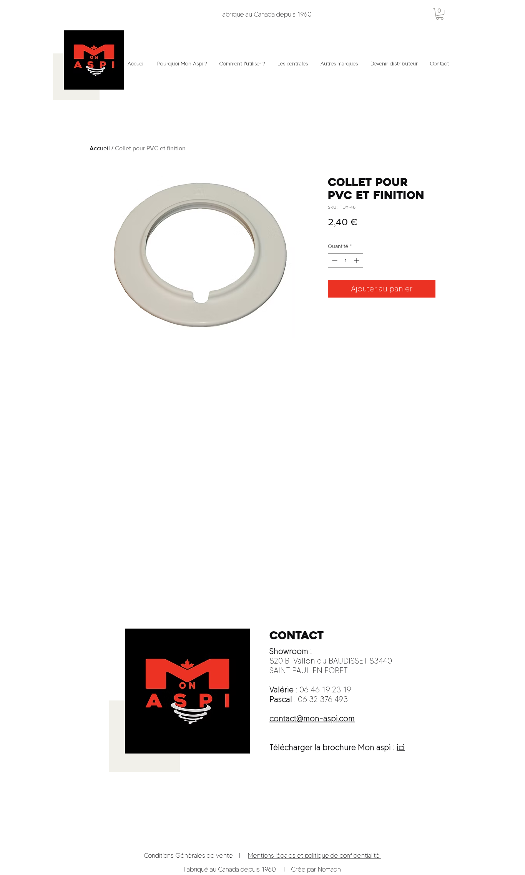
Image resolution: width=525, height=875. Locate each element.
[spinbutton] (345, 260)
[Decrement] (334, 260)
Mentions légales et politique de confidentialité (314, 855)
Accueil (100, 148)
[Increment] (357, 260)
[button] (440, 14)
